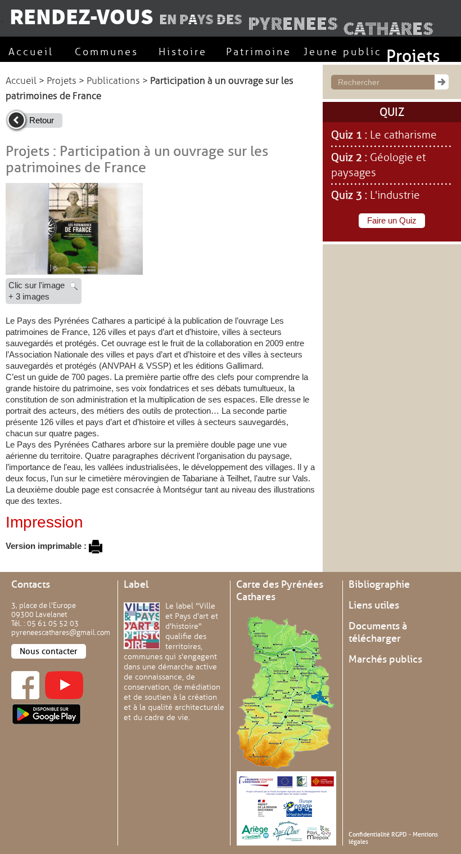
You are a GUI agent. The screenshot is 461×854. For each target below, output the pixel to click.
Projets (61, 81)
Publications (113, 81)
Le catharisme (403, 135)
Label (136, 584)
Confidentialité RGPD (378, 834)
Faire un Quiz (392, 220)
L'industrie (395, 195)
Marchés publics (385, 659)
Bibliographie (379, 584)
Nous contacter (49, 651)
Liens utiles (374, 605)
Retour (41, 120)
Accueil (21, 81)
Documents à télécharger (378, 632)
